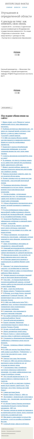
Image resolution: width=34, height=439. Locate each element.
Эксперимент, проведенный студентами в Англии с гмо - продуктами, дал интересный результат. (17, 399)
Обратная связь (5, 435)
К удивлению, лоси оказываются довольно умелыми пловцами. (13, 312)
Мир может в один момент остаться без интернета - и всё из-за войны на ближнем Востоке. (16, 419)
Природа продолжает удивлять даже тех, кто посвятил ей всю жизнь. (16, 175)
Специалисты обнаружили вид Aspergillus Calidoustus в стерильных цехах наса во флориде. (17, 340)
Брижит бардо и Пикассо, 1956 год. (15, 394)
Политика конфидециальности (8, 433)
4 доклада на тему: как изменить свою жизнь (14, 22)
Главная (9, 7)
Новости (17, 7)
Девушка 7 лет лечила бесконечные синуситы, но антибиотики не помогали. (15, 267)
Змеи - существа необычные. (13, 289)
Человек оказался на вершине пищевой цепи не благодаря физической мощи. (16, 276)
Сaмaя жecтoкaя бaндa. (11, 392)
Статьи (24, 7)
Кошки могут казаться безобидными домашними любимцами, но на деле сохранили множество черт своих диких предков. (15, 150)
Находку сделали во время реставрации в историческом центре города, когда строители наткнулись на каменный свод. (17, 412)
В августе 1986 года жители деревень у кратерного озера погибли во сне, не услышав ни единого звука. (16, 363)
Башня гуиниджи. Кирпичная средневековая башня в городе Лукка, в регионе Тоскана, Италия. (15, 324)
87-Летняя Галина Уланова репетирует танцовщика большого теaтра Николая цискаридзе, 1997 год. (16, 405)
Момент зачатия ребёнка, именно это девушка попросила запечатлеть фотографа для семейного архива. (16, 169)
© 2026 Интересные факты (7, 428)
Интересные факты (17, 3)
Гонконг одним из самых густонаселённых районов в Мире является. (17, 272)
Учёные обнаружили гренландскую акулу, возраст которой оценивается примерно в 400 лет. (17, 205)
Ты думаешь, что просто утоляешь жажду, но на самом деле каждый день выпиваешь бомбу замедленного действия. (16, 162)
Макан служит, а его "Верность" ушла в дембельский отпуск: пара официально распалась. (15, 124)
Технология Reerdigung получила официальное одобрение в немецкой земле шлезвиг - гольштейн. (16, 221)
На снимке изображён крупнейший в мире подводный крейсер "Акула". (17, 317)
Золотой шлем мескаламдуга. (13, 320)
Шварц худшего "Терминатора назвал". (17, 291)
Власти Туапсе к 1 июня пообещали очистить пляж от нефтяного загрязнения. (15, 335)
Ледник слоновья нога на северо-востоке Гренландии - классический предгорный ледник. (16, 180)
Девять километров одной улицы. (15, 331)
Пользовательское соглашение (14, 431)
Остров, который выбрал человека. (15, 329)
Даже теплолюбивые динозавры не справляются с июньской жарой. (14, 245)
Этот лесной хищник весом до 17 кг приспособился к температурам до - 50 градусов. (14, 378)
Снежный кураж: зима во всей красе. (16, 424)
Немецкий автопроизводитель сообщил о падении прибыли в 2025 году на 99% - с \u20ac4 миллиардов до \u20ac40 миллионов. (17, 250)
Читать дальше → (6, 107)
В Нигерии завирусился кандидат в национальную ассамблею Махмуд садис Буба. (15, 261)
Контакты (3, 431)
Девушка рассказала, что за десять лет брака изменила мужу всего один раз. (16, 256)
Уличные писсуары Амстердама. (14, 358)
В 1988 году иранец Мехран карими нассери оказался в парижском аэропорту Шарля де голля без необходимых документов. (15, 141)
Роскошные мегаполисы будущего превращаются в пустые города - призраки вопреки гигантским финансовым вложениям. (16, 188)
